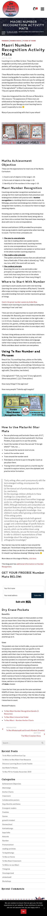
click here (32, 558)
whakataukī (6, 877)
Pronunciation (8, 844)
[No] (44, 908)
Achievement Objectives (11, 784)
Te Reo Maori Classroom (11, 861)
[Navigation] (42, 9)
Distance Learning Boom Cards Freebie (17, 763)
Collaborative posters (10, 800)
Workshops (6, 881)
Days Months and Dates (11, 804)
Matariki (5, 836)
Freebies (5, 41)
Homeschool (15, 41)
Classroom (6, 796)
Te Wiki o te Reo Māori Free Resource (16, 759)
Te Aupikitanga (8, 853)
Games (5, 816)
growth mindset (8, 820)
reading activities (9, 849)
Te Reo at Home (29, 41)
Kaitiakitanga (7, 828)
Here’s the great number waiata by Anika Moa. (19, 302)
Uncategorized (8, 873)
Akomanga (6, 788)
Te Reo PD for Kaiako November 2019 (16, 772)
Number (5, 840)
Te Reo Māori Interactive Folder (16, 717)
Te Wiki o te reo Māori (10, 865)
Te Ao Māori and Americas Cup (13, 755)
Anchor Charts (7, 792)
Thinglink (6, 869)
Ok (23, 911)
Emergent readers (9, 808)
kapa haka (6, 832)
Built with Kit (23, 602)
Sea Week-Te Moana (10, 768)
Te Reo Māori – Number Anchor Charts (19, 720)
